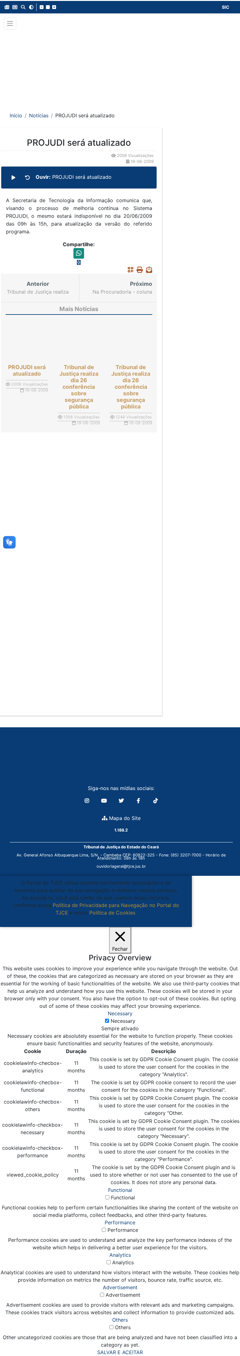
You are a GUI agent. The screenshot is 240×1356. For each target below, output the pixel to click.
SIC (225, 7)
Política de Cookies (112, 913)
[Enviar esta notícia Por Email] (147, 270)
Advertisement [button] (120, 1287)
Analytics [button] (120, 1255)
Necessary (123, 1021)
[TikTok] (155, 801)
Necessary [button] (120, 1013)
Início (16, 115)
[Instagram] (87, 801)
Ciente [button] (93, 920)
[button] (7, 7)
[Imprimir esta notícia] (138, 270)
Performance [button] (120, 1222)
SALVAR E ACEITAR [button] (120, 1352)
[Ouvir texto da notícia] (13, 177)
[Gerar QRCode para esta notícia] (129, 270)
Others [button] (120, 1320)
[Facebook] (139, 801)
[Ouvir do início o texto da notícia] (27, 177)
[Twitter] (122, 801)
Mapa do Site (124, 818)
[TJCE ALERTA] (120, 66)
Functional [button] (120, 1190)
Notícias (38, 115)
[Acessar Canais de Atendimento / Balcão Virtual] (222, 1333)
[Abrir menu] (10, 23)
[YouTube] (104, 801)
